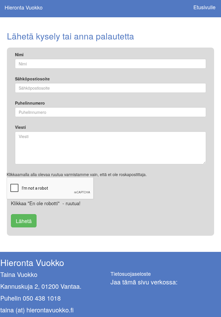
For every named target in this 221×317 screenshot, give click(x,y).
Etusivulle (204, 7)
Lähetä (24, 220)
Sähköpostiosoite (32, 79)
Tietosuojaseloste (130, 273)
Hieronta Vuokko (24, 7)
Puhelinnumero (30, 103)
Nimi (19, 54)
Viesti (20, 127)
